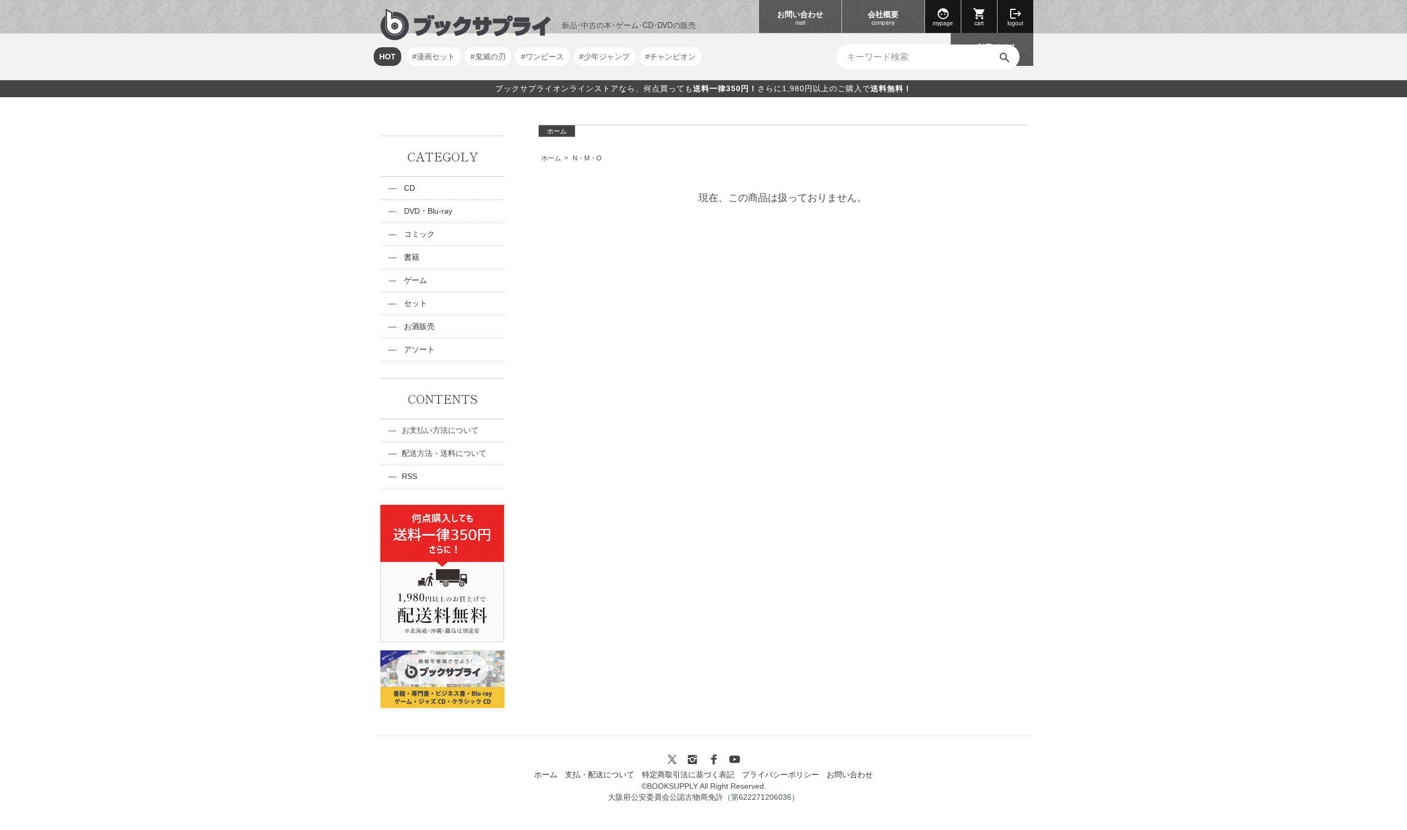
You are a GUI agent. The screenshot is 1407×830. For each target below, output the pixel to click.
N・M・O (587, 158)
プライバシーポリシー (780, 774)
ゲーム (414, 280)
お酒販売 (418, 326)
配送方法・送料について (444, 453)
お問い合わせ (800, 17)
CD (408, 187)
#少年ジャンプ (604, 56)
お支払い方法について (440, 430)
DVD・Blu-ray (427, 211)
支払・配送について (599, 774)
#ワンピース (542, 56)
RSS (409, 476)
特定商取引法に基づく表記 (688, 774)
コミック (418, 234)
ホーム (557, 131)
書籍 (410, 257)
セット (414, 303)
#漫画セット (433, 56)
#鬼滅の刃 (488, 56)
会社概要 (883, 17)
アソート (418, 349)
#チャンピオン (670, 56)
